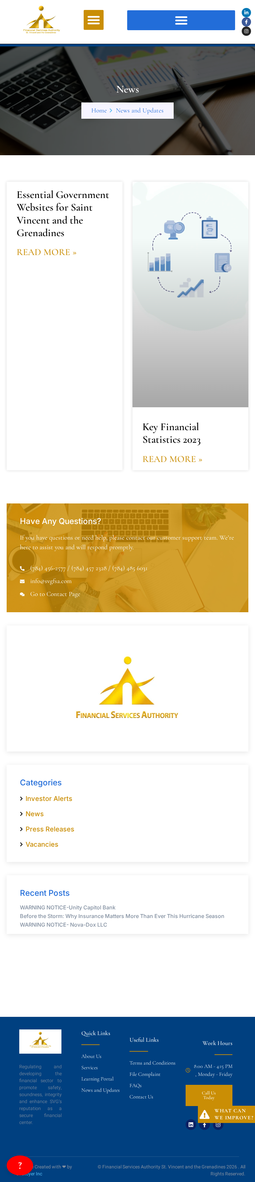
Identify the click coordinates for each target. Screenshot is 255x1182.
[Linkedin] (191, 1124)
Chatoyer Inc (29, 1173)
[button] (94, 20)
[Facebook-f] (246, 22)
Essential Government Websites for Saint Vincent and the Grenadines (63, 213)
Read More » (47, 252)
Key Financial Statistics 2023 (171, 433)
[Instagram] (246, 31)
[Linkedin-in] (246, 12)
